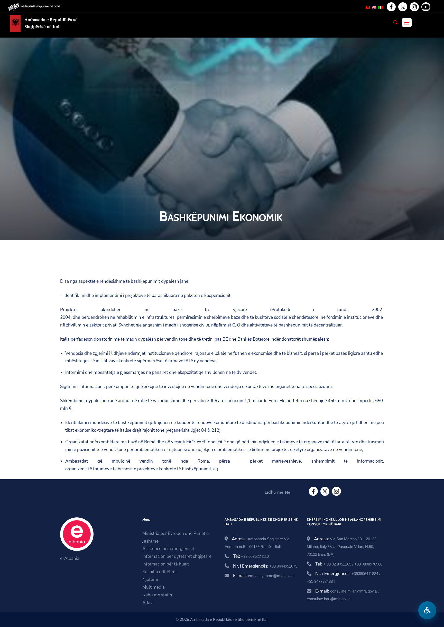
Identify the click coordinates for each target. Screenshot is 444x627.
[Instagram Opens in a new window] (414, 7)
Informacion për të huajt (165, 564)
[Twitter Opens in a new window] (402, 7)
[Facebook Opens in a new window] (391, 7)
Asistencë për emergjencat (168, 549)
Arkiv (147, 603)
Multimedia (153, 587)
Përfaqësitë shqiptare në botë (40, 6)
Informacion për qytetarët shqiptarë (176, 556)
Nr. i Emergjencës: (265, 566)
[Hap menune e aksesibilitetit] (427, 610)
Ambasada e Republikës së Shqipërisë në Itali (51, 23)
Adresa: (341, 546)
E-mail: (263, 576)
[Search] (395, 22)
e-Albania (69, 558)
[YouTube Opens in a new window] (425, 7)
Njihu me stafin (157, 595)
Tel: (251, 556)
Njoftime (150, 579)
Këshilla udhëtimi (159, 572)
